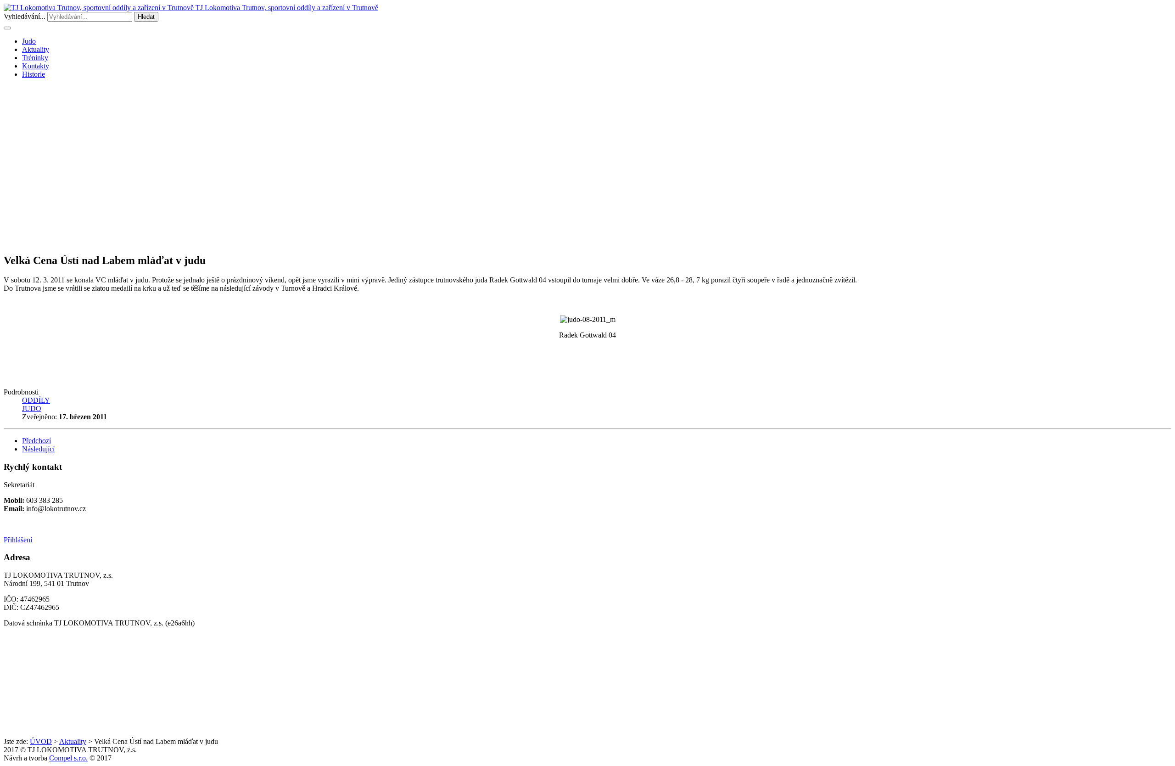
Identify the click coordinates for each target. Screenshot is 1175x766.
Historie (33, 74)
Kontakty (35, 66)
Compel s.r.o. (68, 758)
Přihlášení (18, 540)
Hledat (146, 16)
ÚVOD (41, 741)
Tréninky (35, 58)
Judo (29, 41)
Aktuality (35, 49)
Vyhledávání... (24, 16)
